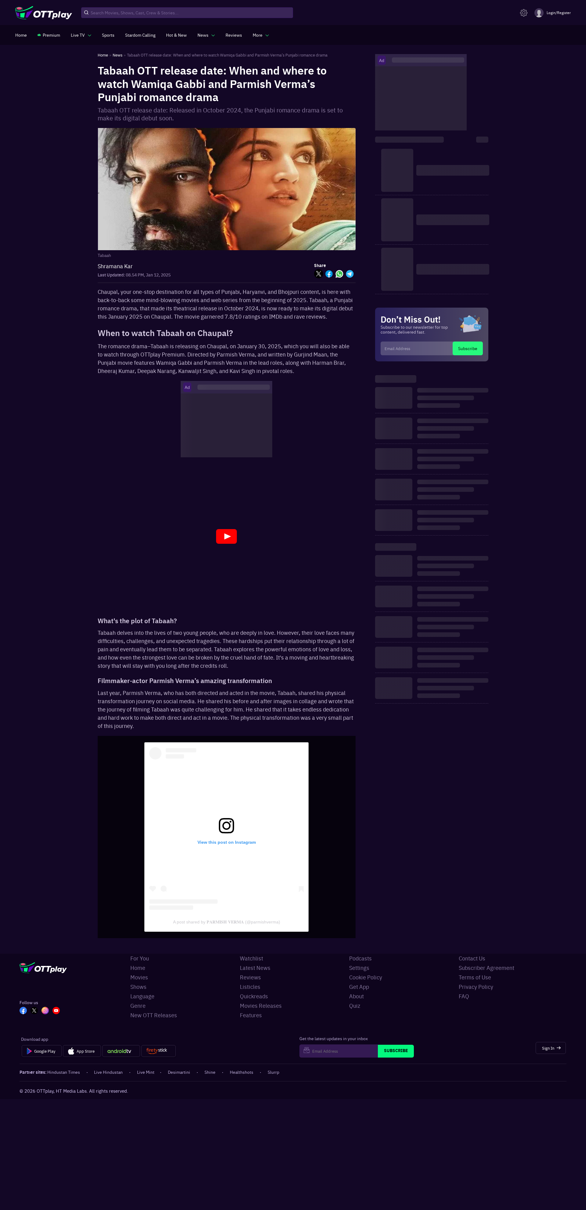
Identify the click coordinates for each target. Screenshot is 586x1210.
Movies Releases (261, 1005)
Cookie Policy (365, 977)
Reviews (250, 977)
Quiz (354, 1005)
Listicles (250, 986)
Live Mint (145, 1072)
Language (142, 996)
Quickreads (254, 996)
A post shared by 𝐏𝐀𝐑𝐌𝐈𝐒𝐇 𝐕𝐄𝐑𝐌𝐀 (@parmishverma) (226, 921)
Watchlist (251, 958)
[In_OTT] (45, 1011)
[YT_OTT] (56, 1011)
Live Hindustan (108, 1072)
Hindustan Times (63, 1072)
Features (251, 1015)
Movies (139, 977)
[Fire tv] (158, 1051)
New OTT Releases (153, 1015)
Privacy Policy (476, 986)
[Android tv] (121, 1051)
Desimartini (179, 1072)
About (356, 996)
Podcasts (360, 958)
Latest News (255, 967)
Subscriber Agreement (486, 967)
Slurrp (273, 1072)
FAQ (464, 996)
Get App (359, 986)
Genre (138, 1005)
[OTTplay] (43, 13)
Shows (138, 986)
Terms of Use (475, 977)
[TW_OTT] (34, 1011)
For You (139, 958)
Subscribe (467, 348)
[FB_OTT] (23, 1011)
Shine (209, 1072)
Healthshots (241, 1072)
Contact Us (472, 958)
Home (137, 967)
